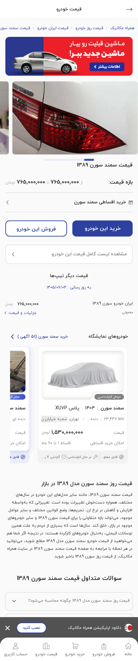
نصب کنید (31, 628)
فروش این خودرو (36, 229)
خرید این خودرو (103, 228)
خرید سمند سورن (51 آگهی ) (42, 336)
